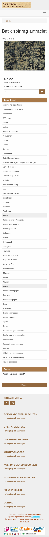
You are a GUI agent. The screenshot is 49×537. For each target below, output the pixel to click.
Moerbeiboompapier (11, 290)
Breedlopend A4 (9, 228)
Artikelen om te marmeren (13, 353)
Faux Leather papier (11, 193)
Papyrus (6, 295)
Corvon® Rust (8, 264)
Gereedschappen (9, 167)
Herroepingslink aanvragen (14, 418)
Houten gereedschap (11, 171)
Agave (5, 321)
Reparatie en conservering (13, 357)
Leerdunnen (7, 153)
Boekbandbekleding (10, 184)
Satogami (7, 246)
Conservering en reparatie (13, 330)
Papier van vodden (10, 313)
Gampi (6, 282)
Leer (4, 189)
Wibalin (6, 237)
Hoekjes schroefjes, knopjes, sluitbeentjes (19, 162)
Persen (5, 140)
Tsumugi (6, 251)
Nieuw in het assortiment (12, 105)
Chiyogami (7, 242)
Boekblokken (8, 339)
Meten (5, 127)
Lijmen (5, 144)
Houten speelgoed (10, 361)
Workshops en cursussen (13, 109)
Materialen (7, 180)
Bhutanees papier (10, 299)
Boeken (6, 348)
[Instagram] (12, 403)
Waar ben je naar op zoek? (14, 374)
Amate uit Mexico (10, 317)
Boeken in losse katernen (13, 344)
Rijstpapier (7, 308)
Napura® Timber (10, 259)
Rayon (5, 326)
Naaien (5, 122)
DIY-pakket (7, 118)
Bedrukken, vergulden (11, 158)
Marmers (6, 273)
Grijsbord (6, 202)
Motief (5, 277)
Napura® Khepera (10, 255)
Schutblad (7, 233)
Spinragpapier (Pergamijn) (13, 220)
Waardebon (7, 113)
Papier (5, 215)
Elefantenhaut (8, 268)
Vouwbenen (7, 136)
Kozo (5, 304)
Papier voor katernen (11, 224)
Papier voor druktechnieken (14, 335)
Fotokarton (7, 211)
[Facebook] (6, 403)
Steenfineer (7, 198)
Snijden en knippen (10, 131)
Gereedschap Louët (10, 175)
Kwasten (6, 149)
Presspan (6, 206)
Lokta (5, 286)
